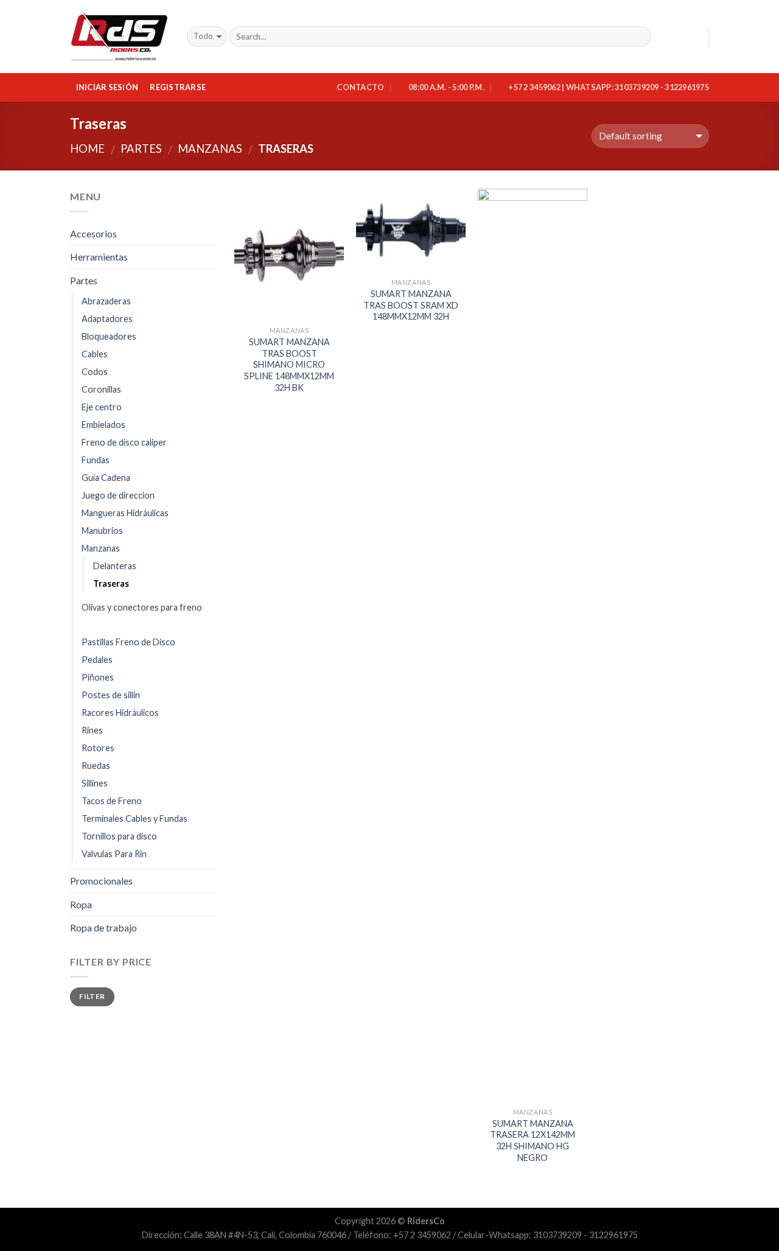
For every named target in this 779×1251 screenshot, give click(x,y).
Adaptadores (107, 319)
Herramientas (99, 256)
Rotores (98, 748)
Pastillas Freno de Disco (128, 642)
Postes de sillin (111, 695)
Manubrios (102, 530)
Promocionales (101, 880)
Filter (92, 996)
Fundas (96, 460)
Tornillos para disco (119, 836)
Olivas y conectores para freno (142, 607)
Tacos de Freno (112, 801)
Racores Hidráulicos (120, 712)
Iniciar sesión (107, 87)
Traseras (111, 583)
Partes (141, 148)
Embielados (103, 424)
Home (87, 148)
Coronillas (101, 389)
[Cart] (694, 36)
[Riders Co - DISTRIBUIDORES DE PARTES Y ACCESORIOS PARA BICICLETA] (119, 37)
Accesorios (93, 233)
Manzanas (210, 148)
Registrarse (178, 87)
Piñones (98, 677)
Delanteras (114, 566)
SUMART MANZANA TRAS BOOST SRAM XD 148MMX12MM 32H (410, 305)
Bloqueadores (109, 336)
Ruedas (96, 765)
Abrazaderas (106, 301)
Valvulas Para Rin (114, 854)
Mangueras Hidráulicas (125, 513)
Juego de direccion (118, 495)
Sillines (95, 783)
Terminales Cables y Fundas (134, 818)
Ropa (81, 904)
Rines (92, 730)
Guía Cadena (106, 477)
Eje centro (102, 407)
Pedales (97, 659)
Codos (95, 371)
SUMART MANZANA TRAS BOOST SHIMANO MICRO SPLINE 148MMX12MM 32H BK (289, 365)
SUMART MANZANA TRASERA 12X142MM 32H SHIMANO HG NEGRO (532, 1140)
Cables (95, 354)
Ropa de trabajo (103, 927)
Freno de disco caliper (124, 442)
